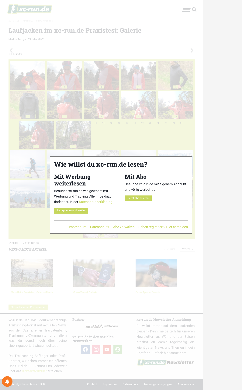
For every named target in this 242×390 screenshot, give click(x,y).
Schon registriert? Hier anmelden (163, 227)
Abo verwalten (124, 227)
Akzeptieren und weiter (71, 210)
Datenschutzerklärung (95, 202)
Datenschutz (99, 227)
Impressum (77, 227)
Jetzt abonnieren (138, 198)
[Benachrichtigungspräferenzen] (7, 381)
